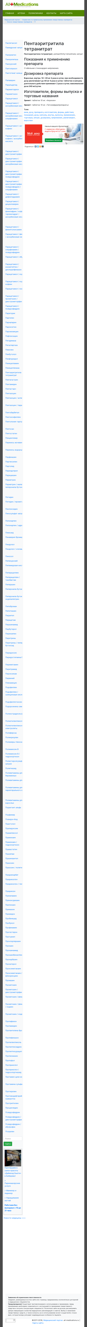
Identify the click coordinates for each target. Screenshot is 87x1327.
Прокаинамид (11, 950)
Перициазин (10, 475)
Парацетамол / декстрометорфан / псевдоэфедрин (14, 174)
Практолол (10, 824)
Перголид (9, 466)
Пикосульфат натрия (14, 513)
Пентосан (9, 429)
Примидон (10, 914)
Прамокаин (10, 837)
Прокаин (9, 946)
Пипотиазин (10, 611)
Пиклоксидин (11, 509)
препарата (39, 112)
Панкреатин (10, 55)
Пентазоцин (10, 393)
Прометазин (11, 985)
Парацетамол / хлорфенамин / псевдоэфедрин (12, 249)
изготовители (51, 112)
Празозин (9, 863)
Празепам (9, 854)
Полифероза (11, 733)
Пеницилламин (12, 363)
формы (61, 112)
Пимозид (9, 532)
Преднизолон (11, 879)
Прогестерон (11, 932)
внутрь (51, 115)
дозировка (45, 117)
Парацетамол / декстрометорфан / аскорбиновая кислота (15, 161)
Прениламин (11, 896)
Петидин (9, 497)
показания (28, 115)
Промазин (9, 980)
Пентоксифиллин (13, 417)
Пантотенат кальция (14, 73)
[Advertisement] (45, 31)
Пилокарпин (10, 521)
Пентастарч (10, 389)
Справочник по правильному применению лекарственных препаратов (47, 20)
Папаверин (10, 80)
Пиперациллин (12, 573)
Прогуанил (10, 937)
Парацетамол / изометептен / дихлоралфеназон (13, 267)
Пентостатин (11, 433)
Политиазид (10, 768)
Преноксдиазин (12, 900)
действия (69, 112)
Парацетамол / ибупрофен (17, 257)
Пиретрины (10, 638)
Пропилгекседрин (13, 1047)
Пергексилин (11, 461)
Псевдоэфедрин (12, 1112)
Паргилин (9, 318)
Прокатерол (10, 964)
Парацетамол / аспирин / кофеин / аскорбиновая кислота (16, 138)
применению (69, 115)
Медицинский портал (12, 20)
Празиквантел (11, 858)
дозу (31, 112)
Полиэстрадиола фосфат (16, 714)
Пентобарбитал (12, 412)
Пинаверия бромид (14, 537)
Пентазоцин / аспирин (15, 398)
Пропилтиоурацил (13, 1051)
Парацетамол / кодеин (15, 274)
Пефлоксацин (11, 336)
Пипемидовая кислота (15, 565)
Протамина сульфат (14, 1084)
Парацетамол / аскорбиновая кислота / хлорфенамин (16, 116)
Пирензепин (10, 634)
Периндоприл (11, 471)
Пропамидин (11, 1026)
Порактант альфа (13, 807)
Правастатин (11, 849)
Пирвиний (9, 678)
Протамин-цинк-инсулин (16, 1077)
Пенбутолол (10, 354)
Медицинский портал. (53, 1320)
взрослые (28, 120)
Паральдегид (11, 85)
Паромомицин (11, 331)
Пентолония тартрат (14, 421)
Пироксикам (11, 674)
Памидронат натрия (14, 47)
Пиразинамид (11, 624)
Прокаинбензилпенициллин (17, 955)
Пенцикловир (11, 438)
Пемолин (9, 350)
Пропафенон (11, 1021)
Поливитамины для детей (17, 780)
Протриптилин (11, 1103)
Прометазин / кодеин (15, 1014)
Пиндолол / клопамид (15, 549)
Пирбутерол (10, 629)
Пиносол (9, 556)
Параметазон (11, 94)
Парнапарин (10, 322)
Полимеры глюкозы (14, 742)
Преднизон (10, 891)
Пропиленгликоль (13, 1042)
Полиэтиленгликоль (14, 721)
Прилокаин (10, 905)
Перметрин (10, 480)
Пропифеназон (12, 1038)
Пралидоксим (11, 828)
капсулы (43, 115)
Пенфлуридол (11, 359)
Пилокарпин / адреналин (16, 525)
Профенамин (11, 927)
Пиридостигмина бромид (16, 657)
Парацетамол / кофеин (15, 289)
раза (26, 112)
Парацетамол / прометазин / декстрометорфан (13, 299)
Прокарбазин (11, 959)
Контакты (51, 13)
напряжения (56, 117)
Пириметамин (11, 664)
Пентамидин (11, 384)
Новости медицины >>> (15, 1218)
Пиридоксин (11, 653)
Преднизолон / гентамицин (17, 884)
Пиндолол (9, 544)
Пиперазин (10, 584)
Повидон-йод (11, 819)
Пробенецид (11, 918)
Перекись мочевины (14, 442)
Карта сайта (66, 13)
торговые (28, 117)
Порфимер (10, 815)
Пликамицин (11, 683)
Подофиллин (11, 687)
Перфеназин (10, 457)
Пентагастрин (11, 380)
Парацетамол (11, 98)
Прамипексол (11, 833)
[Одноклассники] (40, 146)
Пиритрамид (11, 669)
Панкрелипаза (11, 59)
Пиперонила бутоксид (15, 589)
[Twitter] (38, 146)
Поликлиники (36, 13)
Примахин (10, 909)
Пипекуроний (11, 561)
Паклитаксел (11, 43)
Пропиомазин (11, 1056)
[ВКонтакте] (35, 146)
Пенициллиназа (12, 368)
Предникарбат (11, 875)
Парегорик (10, 313)
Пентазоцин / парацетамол (17, 405)
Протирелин (10, 1091)
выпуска (59, 115)
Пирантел (9, 615)
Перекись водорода (14, 450)
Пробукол (9, 923)
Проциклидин (11, 1108)
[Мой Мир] (43, 146)
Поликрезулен (11, 737)
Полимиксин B (11, 749)
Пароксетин (10, 327)
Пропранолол (11, 1065)
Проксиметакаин (13, 968)
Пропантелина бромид (15, 1030)
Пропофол (10, 1060)
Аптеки (21, 13)
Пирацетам (10, 620)
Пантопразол (11, 68)
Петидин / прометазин (15, 502)
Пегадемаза (10, 340)
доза (36, 115)
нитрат (37, 117)
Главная (9, 13)
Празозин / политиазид (15, 867)
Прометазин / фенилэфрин (17, 997)
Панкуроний (10, 64)
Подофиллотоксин (13, 702)
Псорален (9, 1131)
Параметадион (12, 89)
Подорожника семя (14, 706)
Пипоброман (11, 606)
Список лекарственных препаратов (19, 22)
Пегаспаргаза (11, 345)
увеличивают (69, 117)
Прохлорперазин (13, 941)
